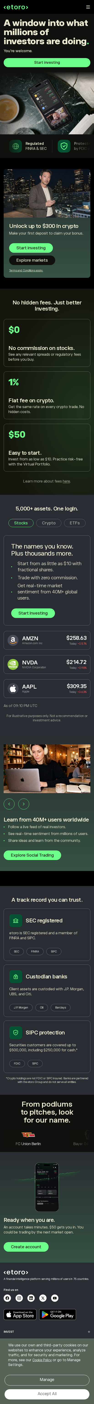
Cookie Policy (42, 1360)
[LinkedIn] (31, 1298)
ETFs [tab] (75, 523)
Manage (47, 1379)
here (66, 481)
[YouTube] (54, 1298)
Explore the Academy (31, 865)
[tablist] (47, 523)
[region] (47, 1371)
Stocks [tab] (21, 523)
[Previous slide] (9, 804)
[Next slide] (23, 804)
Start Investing (33, 613)
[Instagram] (19, 1298)
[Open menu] (88, 7)
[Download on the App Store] (20, 1314)
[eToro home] (16, 7)
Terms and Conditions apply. (26, 270)
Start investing (47, 63)
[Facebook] (7, 1298)
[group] (47, 809)
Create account (26, 1247)
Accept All (47, 1393)
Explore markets (32, 260)
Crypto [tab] (49, 523)
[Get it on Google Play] (57, 1314)
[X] (43, 1298)
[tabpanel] (47, 628)
